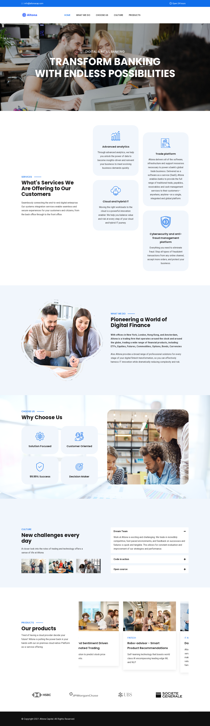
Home (67, 15)
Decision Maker (79, 476)
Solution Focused (40, 446)
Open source (121, 569)
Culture (118, 15)
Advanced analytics (115, 146)
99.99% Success (40, 476)
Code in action (121, 559)
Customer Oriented (79, 446)
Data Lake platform (154, 643)
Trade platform (166, 154)
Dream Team (121, 531)
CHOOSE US (102, 15)
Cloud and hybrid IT (116, 201)
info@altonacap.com (33, 3)
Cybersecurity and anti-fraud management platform (166, 238)
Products (134, 15)
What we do (83, 15)
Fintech (87, 638)
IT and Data (146, 638)
